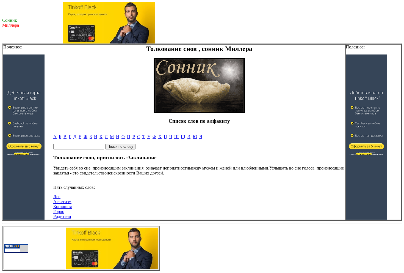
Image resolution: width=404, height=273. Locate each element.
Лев (56, 196)
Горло (58, 211)
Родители (62, 216)
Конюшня (62, 206)
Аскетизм (62, 201)
